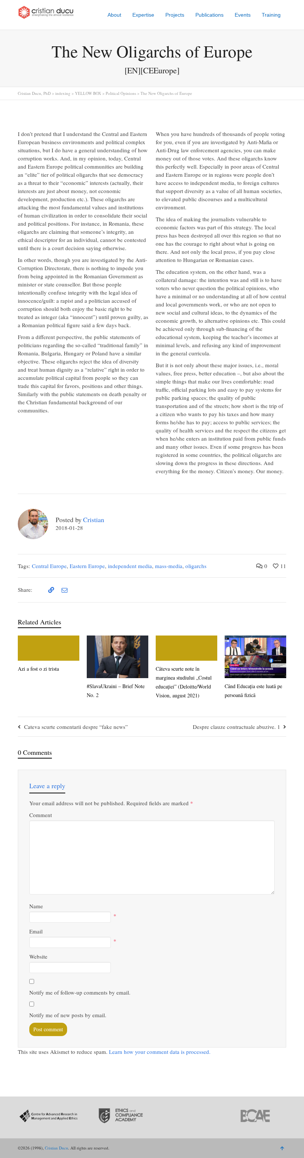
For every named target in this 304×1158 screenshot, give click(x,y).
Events (243, 15)
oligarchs (195, 566)
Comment (40, 815)
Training (271, 15)
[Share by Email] (63, 590)
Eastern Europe (87, 566)
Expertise (143, 15)
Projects (174, 15)
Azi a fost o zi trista (38, 668)
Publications (209, 15)
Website (38, 956)
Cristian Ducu (56, 1148)
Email (36, 931)
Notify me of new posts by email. (67, 1015)
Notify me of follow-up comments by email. (79, 992)
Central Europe (49, 566)
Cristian (93, 519)
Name (36, 906)
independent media (130, 566)
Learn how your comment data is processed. (160, 1051)
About (114, 15)
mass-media (168, 566)
